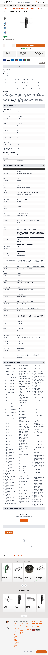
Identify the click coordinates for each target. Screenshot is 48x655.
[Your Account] (38, 2)
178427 (18, 213)
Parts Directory (16, 640)
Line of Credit (15, 631)
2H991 (18, 199)
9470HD (30, 173)
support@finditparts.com (37, 623)
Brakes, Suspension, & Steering (34, 5)
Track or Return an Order (37, 621)
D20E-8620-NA (27, 232)
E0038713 (37, 233)
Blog (21, 625)
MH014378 (31, 296)
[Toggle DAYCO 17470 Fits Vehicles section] (43, 362)
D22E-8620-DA (33, 232)
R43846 (18, 268)
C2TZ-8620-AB (28, 229)
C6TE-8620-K (26, 231)
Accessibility (28, 629)
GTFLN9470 (41, 237)
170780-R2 (35, 315)
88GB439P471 (26, 282)
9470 (28, 244)
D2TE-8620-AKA (40, 232)
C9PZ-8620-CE (39, 231)
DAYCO (4, 71)
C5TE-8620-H (40, 229)
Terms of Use (28, 624)
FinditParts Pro (16, 634)
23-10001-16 (32, 237)
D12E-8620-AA (20, 232)
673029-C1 (35, 316)
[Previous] (22, 585)
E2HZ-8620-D (21, 234)
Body (45, 5)
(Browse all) (24, 592)
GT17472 (37, 237)
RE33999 (26, 268)
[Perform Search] (35, 2)
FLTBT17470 (19, 313)
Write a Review (13, 14)
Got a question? (41, 652)
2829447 (19, 204)
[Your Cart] (43, 2)
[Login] (38, 2)
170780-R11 (30, 315)
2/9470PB (19, 244)
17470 (18, 173)
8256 (23, 244)
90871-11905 (20, 337)
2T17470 (22, 173)
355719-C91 (24, 316)
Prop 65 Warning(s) (18, 555)
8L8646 (25, 199)
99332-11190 (31, 337)
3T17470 (26, 173)
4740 (24, 192)
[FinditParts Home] (10, 2)
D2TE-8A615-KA (27, 233)
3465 (18, 192)
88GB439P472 (32, 282)
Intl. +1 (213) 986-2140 (36, 626)
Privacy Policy (27, 627)
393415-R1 (30, 316)
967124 (22, 345)
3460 (34, 192)
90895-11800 (25, 337)
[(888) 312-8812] (40, 2)
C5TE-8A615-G (20, 231)
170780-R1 (25, 315)
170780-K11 (19, 315)
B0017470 (19, 301)
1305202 (19, 206)
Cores (15, 623)
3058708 (26, 213)
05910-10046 (20, 296)
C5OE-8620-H (34, 229)
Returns (15, 625)
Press (21, 630)
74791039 (19, 227)
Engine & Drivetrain (20, 5)
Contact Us (22, 633)
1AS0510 (23, 187)
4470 (37, 192)
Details (7, 54)
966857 (18, 345)
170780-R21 (40, 315)
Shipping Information (16, 627)
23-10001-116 (26, 237)
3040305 (22, 213)
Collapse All (41, 62)
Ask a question (9, 532)
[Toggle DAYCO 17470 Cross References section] (43, 165)
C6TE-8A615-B (32, 231)
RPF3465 (27, 192)
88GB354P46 (20, 282)
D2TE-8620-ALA (20, 233)
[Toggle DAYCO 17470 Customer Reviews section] (43, 508)
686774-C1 (39, 316)
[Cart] (43, 2)
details (21, 56)
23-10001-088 (20, 237)
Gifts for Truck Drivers (15, 646)
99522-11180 (20, 338)
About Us (22, 623)
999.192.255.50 (20, 326)
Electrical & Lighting (9, 5)
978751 (25, 345)
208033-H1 (19, 316)
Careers (22, 627)
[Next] (25, 585)
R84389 (22, 268)
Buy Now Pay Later (16, 643)
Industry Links (16, 637)
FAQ (21, 628)
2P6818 (22, 199)
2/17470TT (22, 251)
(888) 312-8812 (35, 624)
